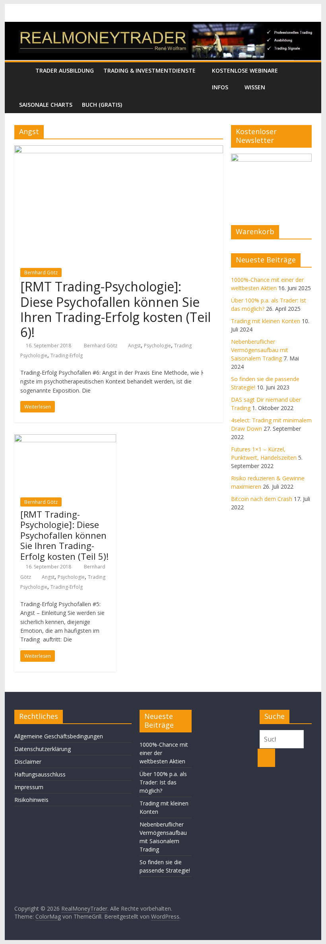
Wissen (254, 87)
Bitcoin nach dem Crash (261, 499)
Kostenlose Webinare (245, 70)
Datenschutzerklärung (42, 749)
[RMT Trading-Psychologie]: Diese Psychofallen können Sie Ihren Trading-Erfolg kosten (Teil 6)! (115, 309)
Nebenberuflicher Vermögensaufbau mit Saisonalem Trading (259, 350)
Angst (134, 345)
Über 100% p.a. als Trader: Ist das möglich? (163, 782)
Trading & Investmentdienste (149, 70)
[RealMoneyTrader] (163, 26)
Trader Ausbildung (64, 70)
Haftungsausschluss (40, 774)
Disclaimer (27, 761)
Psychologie (157, 345)
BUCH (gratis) (102, 104)
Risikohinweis (31, 799)
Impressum (28, 787)
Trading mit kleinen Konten (265, 321)
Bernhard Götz (41, 272)
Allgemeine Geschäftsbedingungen (58, 736)
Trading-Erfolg (66, 355)
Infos (220, 87)
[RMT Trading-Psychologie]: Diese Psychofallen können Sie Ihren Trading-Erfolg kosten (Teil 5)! (64, 535)
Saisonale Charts (45, 104)
